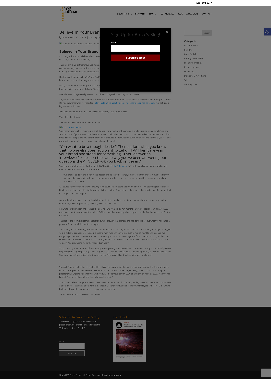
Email (113, 42)
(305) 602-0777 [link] (204, 3)
